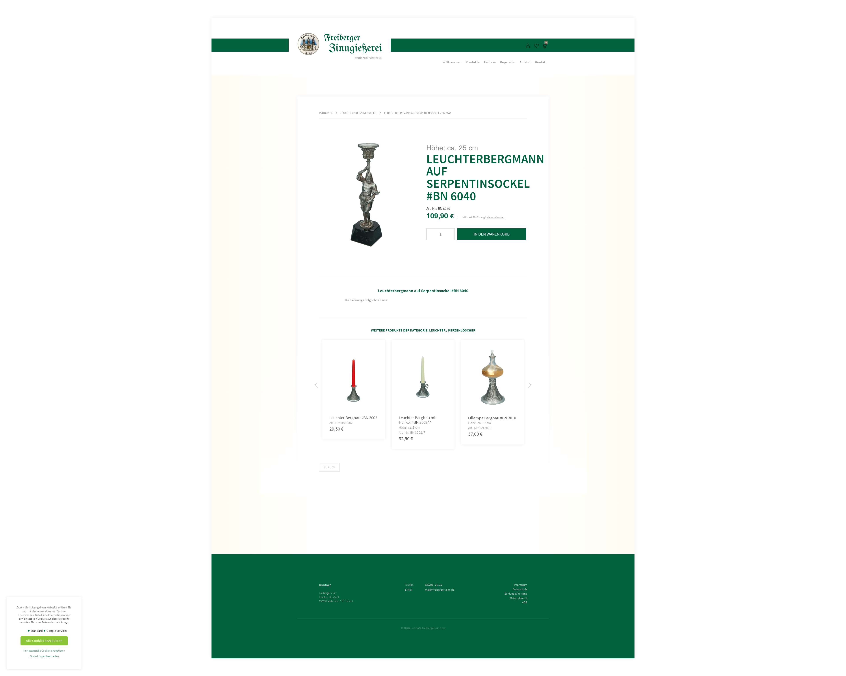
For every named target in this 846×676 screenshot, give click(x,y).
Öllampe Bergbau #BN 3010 (492, 417)
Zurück (329, 467)
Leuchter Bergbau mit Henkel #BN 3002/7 (417, 420)
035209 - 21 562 (433, 584)
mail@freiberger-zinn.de (439, 589)
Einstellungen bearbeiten (44, 656)
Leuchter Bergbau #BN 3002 (353, 417)
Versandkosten (495, 217)
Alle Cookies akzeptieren (44, 640)
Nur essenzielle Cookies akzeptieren (44, 650)
